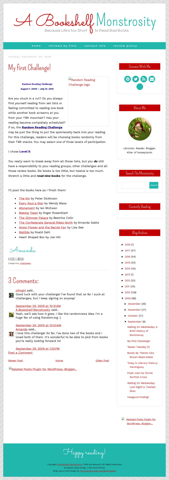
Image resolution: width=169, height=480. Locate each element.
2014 (128, 268)
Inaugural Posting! (138, 397)
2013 (128, 274)
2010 (128, 292)
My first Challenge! (138, 341)
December (134, 303)
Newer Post (15, 360)
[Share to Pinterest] (22, 259)
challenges (25, 263)
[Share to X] (16, 259)
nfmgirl (21, 290)
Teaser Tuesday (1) (138, 347)
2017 (128, 250)
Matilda (24, 232)
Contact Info (95, 45)
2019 (128, 244)
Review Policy (125, 45)
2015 (128, 262)
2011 (128, 286)
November (135, 309)
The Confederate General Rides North (46, 222)
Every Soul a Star (31, 203)
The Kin (24, 198)
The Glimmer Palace (33, 217)
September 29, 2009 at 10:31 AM (38, 306)
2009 (128, 298)
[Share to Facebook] (19, 259)
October (133, 315)
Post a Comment (20, 352)
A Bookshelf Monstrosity (33, 309)
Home (36, 45)
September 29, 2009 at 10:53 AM (38, 325)
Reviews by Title (63, 45)
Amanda (21, 329)
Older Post (102, 360)
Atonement (27, 208)
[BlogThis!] (13, 259)
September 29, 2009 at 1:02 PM (38, 348)
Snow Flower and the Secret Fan (42, 227)
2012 (128, 280)
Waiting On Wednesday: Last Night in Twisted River (141, 387)
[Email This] (9, 259)
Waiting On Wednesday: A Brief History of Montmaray (142, 331)
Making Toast (28, 213)
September (135, 321)
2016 (128, 256)
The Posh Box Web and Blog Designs (98, 471)
